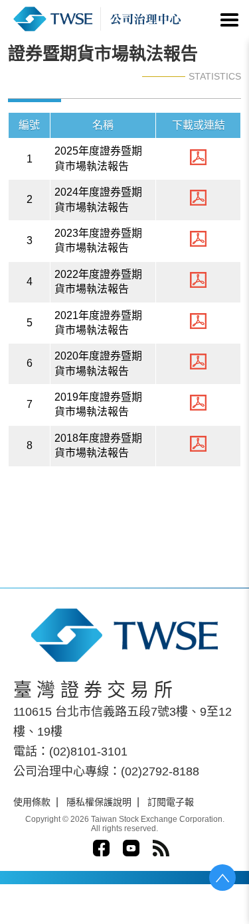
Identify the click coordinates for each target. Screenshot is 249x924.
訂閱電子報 (170, 802)
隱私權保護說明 (98, 802)
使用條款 (31, 802)
